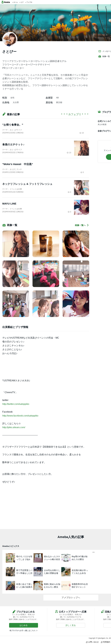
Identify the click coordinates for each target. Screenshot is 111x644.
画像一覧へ (80, 225)
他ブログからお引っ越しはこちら (23, 630)
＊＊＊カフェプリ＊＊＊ (74, 114)
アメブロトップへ (71, 597)
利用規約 (106, 642)
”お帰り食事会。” (12, 124)
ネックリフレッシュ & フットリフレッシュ (27, 183)
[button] (23, 625)
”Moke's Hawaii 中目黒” (17, 164)
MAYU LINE (9, 203)
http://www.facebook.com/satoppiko (20, 415)
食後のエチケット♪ (13, 144)
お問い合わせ (93, 642)
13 (70, 153)
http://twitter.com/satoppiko (15, 404)
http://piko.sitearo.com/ (13, 427)
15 (83, 133)
